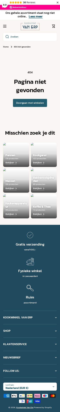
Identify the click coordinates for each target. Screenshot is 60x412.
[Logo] (30, 26)
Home (6, 47)
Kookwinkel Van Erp (24, 407)
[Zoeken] (6, 37)
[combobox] (30, 37)
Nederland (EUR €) (17, 388)
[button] (54, 26)
